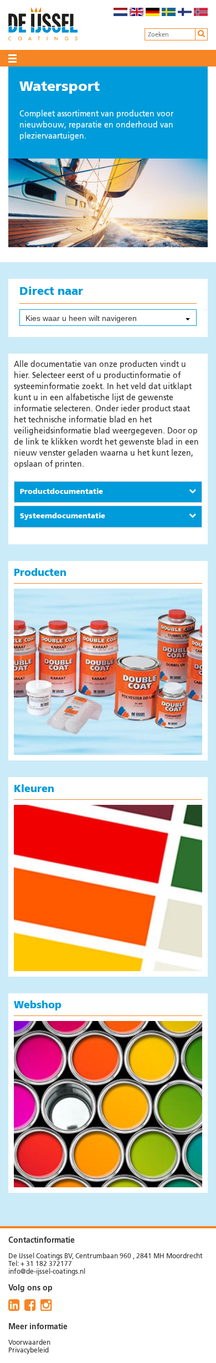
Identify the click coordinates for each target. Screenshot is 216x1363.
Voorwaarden (29, 1343)
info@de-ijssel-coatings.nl (46, 1272)
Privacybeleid (28, 1350)
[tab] (108, 492)
